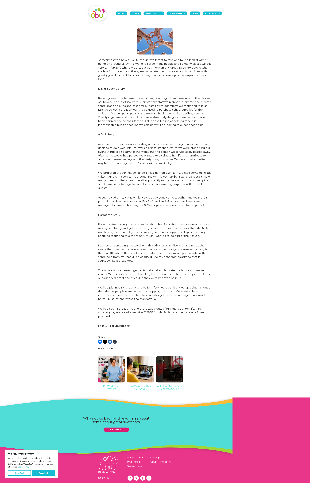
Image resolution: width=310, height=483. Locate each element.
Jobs (195, 13)
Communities (177, 13)
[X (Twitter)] (105, 342)
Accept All (43, 473)
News (135, 13)
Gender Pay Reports (160, 462)
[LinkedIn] (110, 342)
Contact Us (212, 13)
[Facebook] (100, 342)
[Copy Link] (115, 342)
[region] (31, 464)
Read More (115, 430)
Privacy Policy (134, 462)
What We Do (153, 13)
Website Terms (135, 457)
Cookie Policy (23, 467)
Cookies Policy (134, 466)
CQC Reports (157, 457)
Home (121, 13)
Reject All (19, 473)
